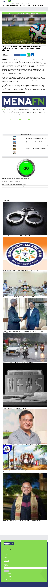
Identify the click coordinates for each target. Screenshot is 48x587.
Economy (33, 13)
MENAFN (4, 59)
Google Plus (10, 576)
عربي (26, 3)
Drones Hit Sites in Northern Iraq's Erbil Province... (16, 408)
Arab (14, 13)
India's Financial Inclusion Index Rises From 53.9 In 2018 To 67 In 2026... (21, 270)
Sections (40, 5)
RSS (8, 580)
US (5, 13)
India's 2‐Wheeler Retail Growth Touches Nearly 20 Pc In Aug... (19, 362)
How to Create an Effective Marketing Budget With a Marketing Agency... (13, 186)
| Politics (27, 13)
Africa (22, 13)
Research (28, 5)
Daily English (6, 564)
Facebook (9, 573)
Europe (10, 13)
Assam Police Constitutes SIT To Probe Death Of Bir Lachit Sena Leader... (22, 520)
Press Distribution (14, 5)
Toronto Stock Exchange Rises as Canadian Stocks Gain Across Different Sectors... (14, 184)
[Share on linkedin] (32, 54)
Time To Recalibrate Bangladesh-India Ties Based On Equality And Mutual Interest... (23, 332)
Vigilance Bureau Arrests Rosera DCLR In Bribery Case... (17, 235)
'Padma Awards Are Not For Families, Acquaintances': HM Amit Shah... (21, 296)
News (7, 5)
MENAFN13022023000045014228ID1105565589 (13, 92)
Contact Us (5, 557)
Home (3, 5)
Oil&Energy (39, 13)
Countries (34, 5)
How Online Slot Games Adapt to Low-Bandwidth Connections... (11, 181)
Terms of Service (6, 554)
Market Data (22, 5)
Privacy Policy (6, 556)
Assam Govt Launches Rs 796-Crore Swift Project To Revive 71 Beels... (21, 444)
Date (4, 54)
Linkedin (9, 579)
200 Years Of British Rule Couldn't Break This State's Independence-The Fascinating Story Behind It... (22, 471)
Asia (18, 13)
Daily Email (9, 577)
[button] (28, 3)
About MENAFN (6, 560)
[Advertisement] (19, 9)
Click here (10, 549)
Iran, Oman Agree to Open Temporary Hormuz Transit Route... (36, 138)
